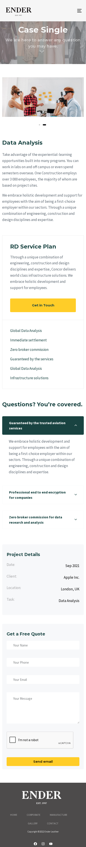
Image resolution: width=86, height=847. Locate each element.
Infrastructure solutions (29, 378)
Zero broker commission (29, 349)
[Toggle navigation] (69, 10)
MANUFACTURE (58, 814)
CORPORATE (33, 814)
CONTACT (52, 823)
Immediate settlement (28, 340)
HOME (13, 814)
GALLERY (32, 823)
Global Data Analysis (26, 330)
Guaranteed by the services (31, 359)
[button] (43, 425)
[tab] (43, 425)
